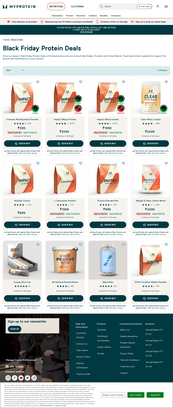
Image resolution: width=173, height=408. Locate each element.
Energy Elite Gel (22, 282)
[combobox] (125, 6)
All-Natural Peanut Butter (65, 282)
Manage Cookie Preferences (21, 360)
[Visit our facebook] (14, 378)
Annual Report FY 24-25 (154, 364)
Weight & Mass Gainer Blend (150, 201)
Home (6, 39)
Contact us (81, 344)
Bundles (104, 16)
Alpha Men (107, 282)
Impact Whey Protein (65, 119)
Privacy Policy (126, 353)
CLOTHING (77, 6)
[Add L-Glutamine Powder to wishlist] (80, 163)
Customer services (81, 335)
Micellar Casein (22, 201)
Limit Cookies (136, 395)
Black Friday (17, 39)
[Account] (158, 6)
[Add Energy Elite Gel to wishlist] (38, 244)
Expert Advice (104, 347)
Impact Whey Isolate (108, 119)
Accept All (155, 395)
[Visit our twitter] (27, 378)
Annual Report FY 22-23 (154, 342)
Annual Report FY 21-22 (154, 332)
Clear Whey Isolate (151, 119)
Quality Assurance (129, 336)
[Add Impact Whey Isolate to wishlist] (123, 82)
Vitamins (93, 16)
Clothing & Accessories (103, 338)
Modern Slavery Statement (127, 345)
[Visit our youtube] (21, 378)
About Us (124, 330)
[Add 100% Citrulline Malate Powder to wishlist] (166, 244)
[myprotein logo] (19, 6)
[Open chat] (34, 378)
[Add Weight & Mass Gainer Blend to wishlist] (166, 163)
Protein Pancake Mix (107, 201)
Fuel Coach (145, 6)
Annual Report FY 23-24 (154, 353)
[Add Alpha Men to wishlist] (123, 244)
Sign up (14, 329)
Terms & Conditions (129, 360)
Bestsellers (57, 16)
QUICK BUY (24, 143)
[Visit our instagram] (8, 378)
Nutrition (80, 16)
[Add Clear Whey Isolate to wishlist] (166, 82)
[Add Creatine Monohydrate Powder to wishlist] (38, 82)
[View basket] (166, 6)
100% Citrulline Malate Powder (150, 282)
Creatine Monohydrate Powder (22, 119)
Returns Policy (83, 357)
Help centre (82, 350)
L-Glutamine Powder (65, 201)
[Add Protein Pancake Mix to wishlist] (123, 163)
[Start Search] (102, 6)
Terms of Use (60, 406)
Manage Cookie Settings (113, 395)
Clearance (116, 16)
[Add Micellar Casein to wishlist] (38, 163)
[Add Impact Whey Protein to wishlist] (80, 82)
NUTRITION (56, 6)
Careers (124, 373)
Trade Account (127, 366)
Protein (69, 16)
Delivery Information (82, 365)
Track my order (83, 374)
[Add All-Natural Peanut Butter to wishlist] (80, 244)
